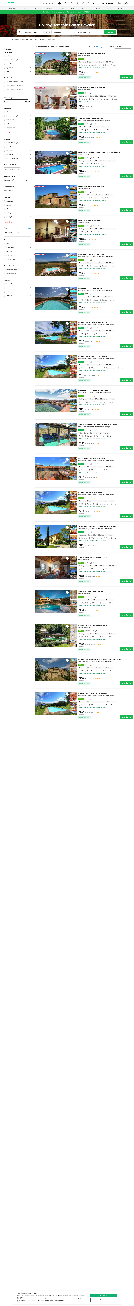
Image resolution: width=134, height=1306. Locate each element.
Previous (39, 64)
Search (110, 32)
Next (65, 64)
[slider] (5, 100)
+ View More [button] (8, 133)
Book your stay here (48, 3)
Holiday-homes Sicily (36, 39)
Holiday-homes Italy (22, 39)
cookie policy (65, 1302)
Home (14, 39)
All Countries (121, 8)
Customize (103, 1300)
